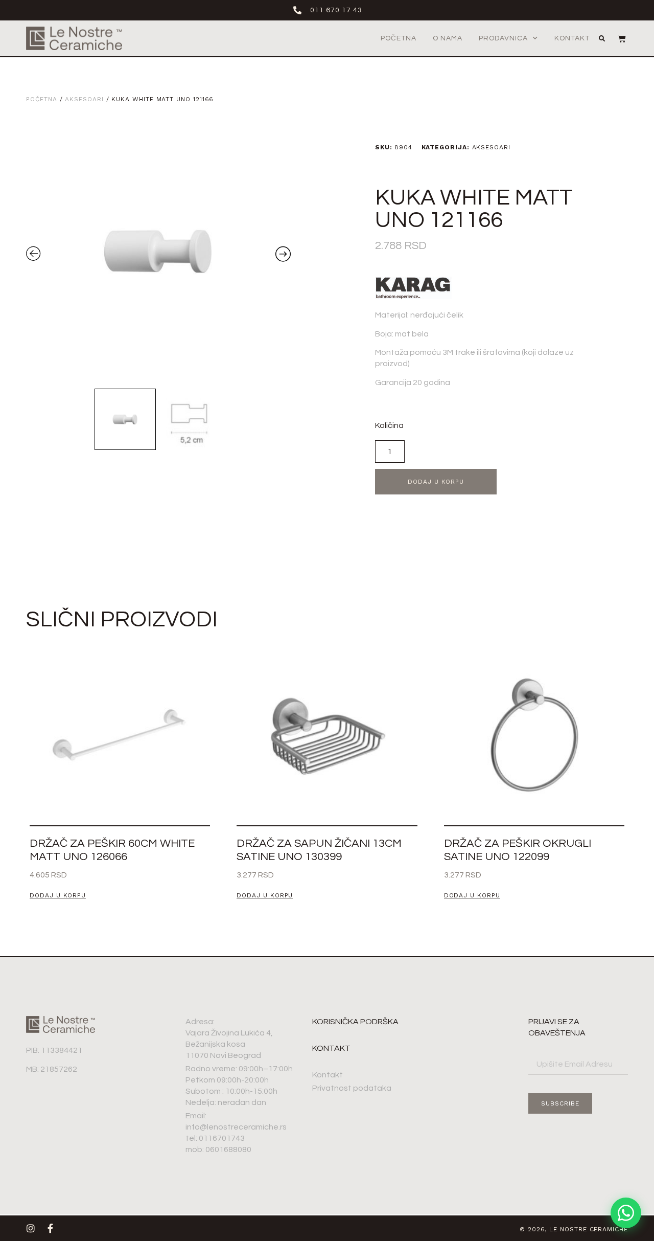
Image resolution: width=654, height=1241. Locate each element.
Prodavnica (503, 38)
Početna (398, 38)
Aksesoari (84, 99)
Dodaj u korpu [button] (58, 895)
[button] (602, 38)
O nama (447, 38)
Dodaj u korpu (436, 481)
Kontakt (572, 38)
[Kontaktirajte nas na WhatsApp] (626, 1213)
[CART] (617, 38)
